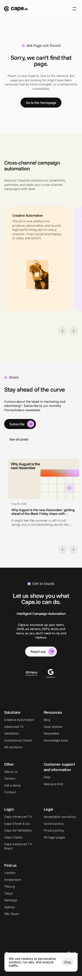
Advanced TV (14, 727)
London (10, 873)
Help (47, 777)
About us (10, 772)
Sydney (9, 907)
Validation (11, 733)
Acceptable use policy (60, 817)
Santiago (10, 900)
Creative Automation (19, 720)
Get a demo (12, 785)
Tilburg (9, 886)
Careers (10, 778)
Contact (10, 792)
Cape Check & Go (17, 823)
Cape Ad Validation (18, 830)
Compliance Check (18, 740)
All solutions (13, 747)
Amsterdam (12, 880)
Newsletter (52, 733)
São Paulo (11, 914)
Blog (47, 720)
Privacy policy (54, 830)
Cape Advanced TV (18, 817)
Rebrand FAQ (53, 784)
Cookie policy (54, 823)
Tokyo (8, 893)
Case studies (53, 727)
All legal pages (54, 837)
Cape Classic (13, 837)
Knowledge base (56, 740)
